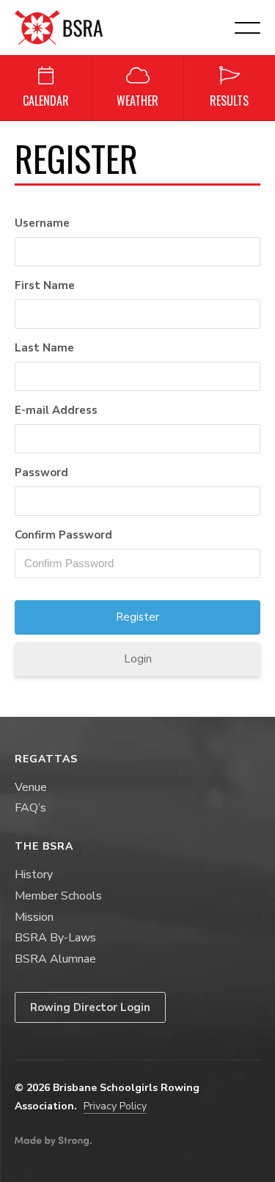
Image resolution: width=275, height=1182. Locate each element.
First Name (45, 285)
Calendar (46, 100)
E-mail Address (56, 410)
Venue (31, 787)
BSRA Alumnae (55, 959)
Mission (34, 917)
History (34, 875)
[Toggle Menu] (256, 135)
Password (41, 472)
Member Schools (58, 896)
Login (138, 659)
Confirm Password (63, 535)
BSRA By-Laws (55, 938)
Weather (137, 100)
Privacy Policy (115, 1106)
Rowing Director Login (90, 1007)
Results (229, 100)
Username (42, 223)
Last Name (44, 347)
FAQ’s (30, 808)
